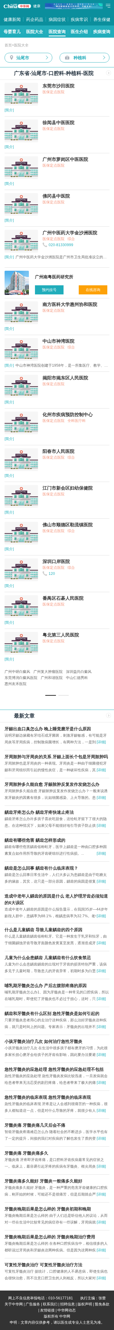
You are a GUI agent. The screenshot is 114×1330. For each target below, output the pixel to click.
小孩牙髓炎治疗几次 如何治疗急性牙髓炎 (43, 1041)
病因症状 (57, 19)
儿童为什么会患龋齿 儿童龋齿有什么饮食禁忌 (48, 957)
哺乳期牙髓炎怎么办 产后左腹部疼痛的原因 (46, 985)
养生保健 (101, 19)
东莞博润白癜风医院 (21, 678)
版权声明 (85, 1304)
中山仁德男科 (77, 678)
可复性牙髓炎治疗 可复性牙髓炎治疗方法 (43, 1264)
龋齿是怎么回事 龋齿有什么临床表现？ (41, 868)
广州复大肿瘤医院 (48, 672)
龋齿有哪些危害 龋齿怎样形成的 (35, 840)
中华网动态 (66, 1310)
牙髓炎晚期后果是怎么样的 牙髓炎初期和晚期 (48, 1208)
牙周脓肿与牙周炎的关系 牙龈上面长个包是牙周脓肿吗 (56, 756)
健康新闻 (12, 19)
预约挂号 (49, 290)
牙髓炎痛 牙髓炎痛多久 (26, 1153)
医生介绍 (79, 31)
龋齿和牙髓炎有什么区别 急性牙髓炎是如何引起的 (52, 1013)
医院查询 (57, 31)
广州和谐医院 (52, 678)
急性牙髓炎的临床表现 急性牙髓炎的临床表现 (48, 1097)
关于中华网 (14, 1304)
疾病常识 (79, 19)
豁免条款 (102, 1304)
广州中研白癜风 (17, 672)
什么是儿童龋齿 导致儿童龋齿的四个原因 (43, 929)
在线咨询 (93, 290)
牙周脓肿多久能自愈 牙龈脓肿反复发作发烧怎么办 (52, 784)
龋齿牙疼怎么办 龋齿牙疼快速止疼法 (39, 812)
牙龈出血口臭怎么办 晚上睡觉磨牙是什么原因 (48, 728)
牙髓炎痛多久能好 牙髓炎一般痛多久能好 (43, 1181)
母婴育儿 (12, 31)
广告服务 (33, 1304)
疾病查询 (101, 31)
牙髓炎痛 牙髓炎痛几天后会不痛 (35, 1125)
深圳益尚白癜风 (79, 672)
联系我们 (50, 1304)
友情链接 (47, 1310)
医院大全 (34, 31)
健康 (36, 6)
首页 (8, 45)
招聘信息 (67, 1304)
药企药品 (34, 19)
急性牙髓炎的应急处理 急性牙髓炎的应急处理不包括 (54, 1069)
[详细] (101, 742)
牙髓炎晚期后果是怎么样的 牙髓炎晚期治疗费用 (50, 1236)
